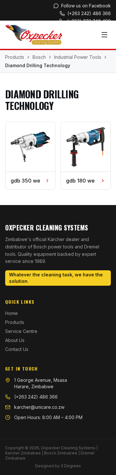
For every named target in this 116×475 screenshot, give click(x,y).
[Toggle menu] (104, 34)
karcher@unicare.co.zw (39, 407)
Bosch (39, 57)
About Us (14, 340)
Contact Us (16, 349)
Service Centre (21, 331)
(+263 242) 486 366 (89, 13)
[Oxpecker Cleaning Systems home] (34, 34)
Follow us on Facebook (86, 5)
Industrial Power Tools (77, 57)
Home (11, 313)
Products (14, 57)
